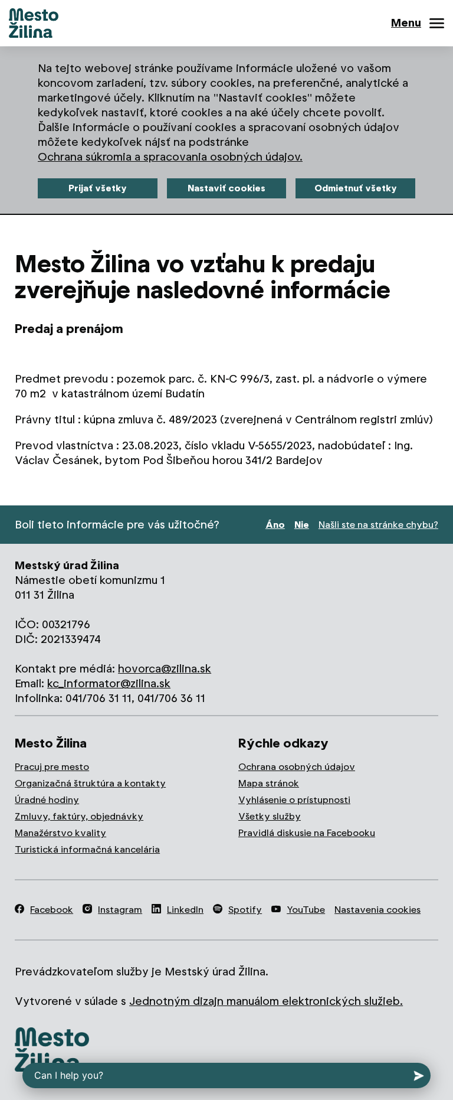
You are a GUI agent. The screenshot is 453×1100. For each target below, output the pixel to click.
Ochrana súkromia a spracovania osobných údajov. (170, 156)
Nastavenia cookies (377, 910)
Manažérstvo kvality (60, 833)
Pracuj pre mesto (52, 767)
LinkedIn (185, 910)
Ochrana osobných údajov (296, 767)
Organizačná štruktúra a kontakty (90, 783)
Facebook (51, 910)
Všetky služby (269, 816)
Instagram (120, 910)
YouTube (306, 910)
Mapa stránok (268, 783)
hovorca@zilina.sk (164, 668)
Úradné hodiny (47, 800)
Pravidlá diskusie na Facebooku (306, 833)
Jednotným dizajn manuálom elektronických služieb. (266, 1001)
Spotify (245, 910)
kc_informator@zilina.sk (108, 683)
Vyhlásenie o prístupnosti (294, 800)
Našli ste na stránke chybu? (378, 525)
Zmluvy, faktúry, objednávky (79, 816)
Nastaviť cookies (226, 188)
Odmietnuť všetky (355, 188)
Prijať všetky (97, 188)
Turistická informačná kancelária (87, 849)
